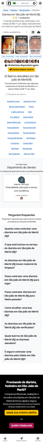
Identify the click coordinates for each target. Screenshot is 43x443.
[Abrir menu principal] (2, 3)
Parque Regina (13, 133)
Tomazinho (14, 143)
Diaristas (13, 10)
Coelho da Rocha (17, 112)
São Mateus (30, 138)
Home (5, 10)
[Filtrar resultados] (33, 32)
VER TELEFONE (8, 56)
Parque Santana (29, 133)
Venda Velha (28, 143)
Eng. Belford (14, 117)
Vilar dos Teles (29, 154)
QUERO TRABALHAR (21, 425)
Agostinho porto (13, 101)
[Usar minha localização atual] (34, 3)
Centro (31, 106)
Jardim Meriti (28, 117)
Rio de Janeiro (24, 10)
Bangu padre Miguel (17, 106)
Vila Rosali (15, 148)
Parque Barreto (13, 127)
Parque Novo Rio (29, 127)
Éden (30, 112)
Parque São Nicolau (15, 138)
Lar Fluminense (30, 122)
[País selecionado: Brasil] (15, 3)
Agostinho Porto (30, 101)
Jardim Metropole (14, 122)
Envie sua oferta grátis (21, 412)
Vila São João (27, 148)
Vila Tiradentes (14, 154)
